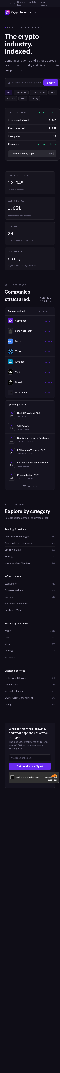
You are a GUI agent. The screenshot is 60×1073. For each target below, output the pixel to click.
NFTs (23, 98)
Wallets (11, 98)
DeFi (53, 92)
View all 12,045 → (45, 299)
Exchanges (21, 92)
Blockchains (38, 92)
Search (51, 82)
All (8, 92)
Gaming (34, 98)
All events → (30, 486)
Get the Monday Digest (30, 766)
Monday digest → (45, 3)
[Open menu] (52, 12)
